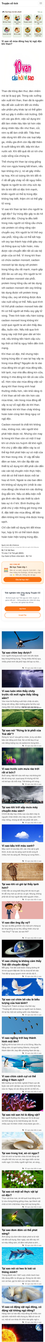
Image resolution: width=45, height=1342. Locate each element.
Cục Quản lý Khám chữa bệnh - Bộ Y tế (17, 556)
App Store (22, 609)
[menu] (40, 3)
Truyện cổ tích (10, 3)
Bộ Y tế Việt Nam (8, 550)
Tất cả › (40, 12)
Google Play (22, 615)
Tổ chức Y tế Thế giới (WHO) (13, 553)
